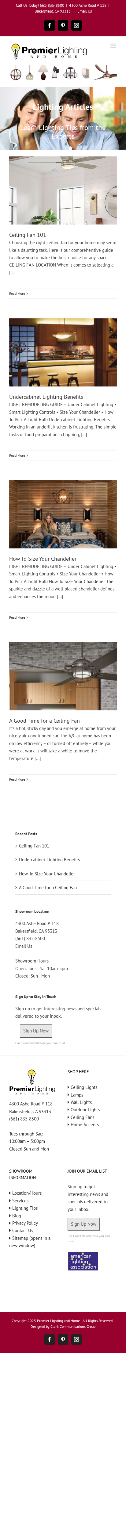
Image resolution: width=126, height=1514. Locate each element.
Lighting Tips (25, 1208)
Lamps (77, 1095)
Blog (16, 1216)
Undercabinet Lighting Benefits (46, 396)
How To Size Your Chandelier (42, 558)
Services (20, 1201)
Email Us (84, 11)
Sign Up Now (36, 1031)
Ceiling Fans (82, 1117)
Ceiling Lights (84, 1087)
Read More (17, 293)
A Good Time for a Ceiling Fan (44, 720)
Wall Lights (81, 1102)
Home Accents (85, 1125)
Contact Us (22, 1230)
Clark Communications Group (72, 1326)
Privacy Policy (25, 1223)
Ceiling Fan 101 (27, 234)
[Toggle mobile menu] (113, 46)
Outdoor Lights (85, 1109)
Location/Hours (27, 1193)
